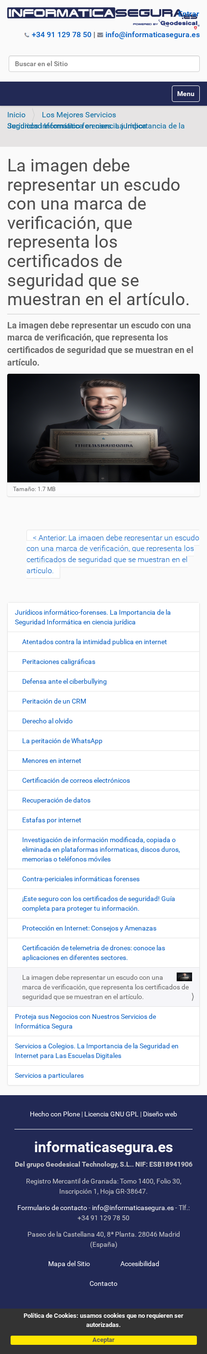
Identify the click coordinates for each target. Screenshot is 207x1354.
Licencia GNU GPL (111, 1114)
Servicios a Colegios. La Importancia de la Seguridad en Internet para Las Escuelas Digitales (97, 1050)
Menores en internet (51, 760)
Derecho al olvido (47, 721)
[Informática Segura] (103, 18)
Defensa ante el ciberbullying (64, 681)
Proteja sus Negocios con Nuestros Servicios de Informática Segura (85, 1021)
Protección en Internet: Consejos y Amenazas (89, 928)
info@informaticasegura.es (152, 34)
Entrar (188, 13)
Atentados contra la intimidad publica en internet (94, 642)
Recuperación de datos (56, 800)
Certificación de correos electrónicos (76, 780)
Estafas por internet (51, 820)
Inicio (16, 114)
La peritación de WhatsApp (62, 741)
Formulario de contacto (52, 1208)
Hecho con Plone (55, 1114)
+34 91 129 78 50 (61, 34)
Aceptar (103, 1339)
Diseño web (160, 1114)
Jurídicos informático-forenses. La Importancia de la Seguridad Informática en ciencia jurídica (96, 125)
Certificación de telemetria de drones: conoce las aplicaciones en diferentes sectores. (93, 952)
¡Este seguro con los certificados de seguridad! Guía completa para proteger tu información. (98, 903)
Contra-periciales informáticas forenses (81, 879)
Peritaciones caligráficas (58, 661)
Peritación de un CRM (54, 701)
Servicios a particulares (49, 1075)
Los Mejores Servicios (79, 114)
